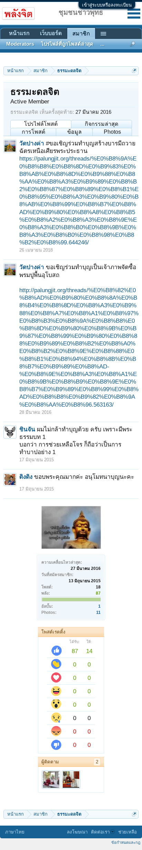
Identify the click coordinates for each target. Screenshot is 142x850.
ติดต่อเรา (100, 832)
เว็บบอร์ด (51, 33)
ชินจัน (27, 429)
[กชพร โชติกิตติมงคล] (71, 779)
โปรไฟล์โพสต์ (41, 124)
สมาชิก (81, 33)
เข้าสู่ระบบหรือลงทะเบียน (107, 5)
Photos (112, 132)
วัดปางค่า (31, 143)
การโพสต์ (33, 132)
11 (98, 612)
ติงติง (25, 476)
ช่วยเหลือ (127, 832)
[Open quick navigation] (134, 70)
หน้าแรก (19, 33)
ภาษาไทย (14, 832)
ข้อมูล (74, 132)
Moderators (20, 44)
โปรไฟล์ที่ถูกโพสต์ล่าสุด (67, 44)
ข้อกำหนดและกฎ (125, 842)
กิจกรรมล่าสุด (101, 124)
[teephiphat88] (51, 779)
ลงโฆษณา (77, 832)
